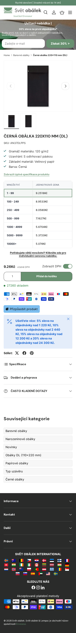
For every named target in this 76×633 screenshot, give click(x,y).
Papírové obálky (17, 463)
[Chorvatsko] (37, 560)
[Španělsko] (33, 573)
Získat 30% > (60, 43)
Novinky (11, 447)
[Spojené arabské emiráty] (40, 573)
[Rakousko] (44, 569)
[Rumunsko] (59, 569)
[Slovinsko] (25, 573)
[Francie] (67, 560)
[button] (62, 12)
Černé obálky (15, 479)
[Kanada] (37, 565)
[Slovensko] (18, 573)
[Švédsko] (56, 573)
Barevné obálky (21, 55)
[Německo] (67, 565)
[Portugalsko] (37, 569)
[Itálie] (29, 565)
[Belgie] (21, 560)
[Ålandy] (6, 560)
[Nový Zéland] (21, 569)
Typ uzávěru (14, 471)
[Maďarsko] (59, 565)
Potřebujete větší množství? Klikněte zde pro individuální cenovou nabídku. (38, 254)
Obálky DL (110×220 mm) (23, 455)
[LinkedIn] (42, 588)
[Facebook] (33, 588)
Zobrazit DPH (51, 266)
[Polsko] (29, 569)
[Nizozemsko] (6, 569)
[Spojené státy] (48, 573)
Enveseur (20, 624)
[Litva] (44, 565)
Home (7, 55)
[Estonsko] (52, 560)
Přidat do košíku (46, 276)
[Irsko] (21, 565)
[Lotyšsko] (52, 565)
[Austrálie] (14, 560)
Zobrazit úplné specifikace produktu (26, 174)
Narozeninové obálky (20, 439)
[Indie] (14, 565)
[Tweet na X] (17, 353)
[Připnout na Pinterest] (31, 353)
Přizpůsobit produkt (24, 309)
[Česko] (29, 560)
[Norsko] (14, 569)
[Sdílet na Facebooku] (24, 353)
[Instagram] (38, 588)
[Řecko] (52, 569)
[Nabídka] (70, 12)
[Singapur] (67, 569)
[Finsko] (59, 560)
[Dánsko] (44, 560)
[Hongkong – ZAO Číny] (6, 565)
